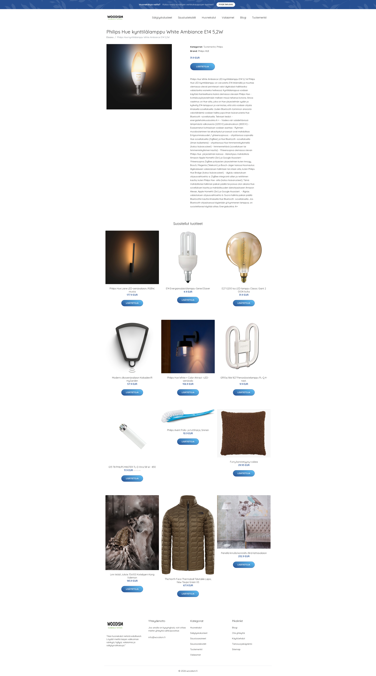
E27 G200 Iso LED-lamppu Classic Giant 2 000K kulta (244, 290)
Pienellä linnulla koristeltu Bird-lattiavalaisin (244, 553)
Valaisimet (228, 17)
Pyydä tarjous (226, 4)
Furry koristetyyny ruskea (244, 461)
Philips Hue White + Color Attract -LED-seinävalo (188, 379)
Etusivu (110, 37)
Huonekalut (209, 17)
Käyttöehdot (238, 638)
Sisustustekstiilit (187, 17)
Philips (220, 46)
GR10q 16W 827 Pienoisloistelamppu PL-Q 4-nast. (243, 379)
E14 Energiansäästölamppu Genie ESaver (188, 288)
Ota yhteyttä (238, 633)
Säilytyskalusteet (162, 17)
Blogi (243, 17)
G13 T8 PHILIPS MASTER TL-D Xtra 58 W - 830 (132, 467)
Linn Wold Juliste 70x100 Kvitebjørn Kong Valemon (132, 576)
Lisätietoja (202, 66)
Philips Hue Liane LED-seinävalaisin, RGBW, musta (132, 290)
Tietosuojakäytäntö (242, 644)
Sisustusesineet (198, 638)
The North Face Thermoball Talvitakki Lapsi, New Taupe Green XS (188, 581)
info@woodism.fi (157, 637)
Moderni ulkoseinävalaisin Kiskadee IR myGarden (132, 379)
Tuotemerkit (259, 17)
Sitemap (236, 649)
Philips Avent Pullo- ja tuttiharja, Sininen (188, 430)
